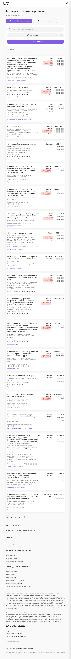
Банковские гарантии (12, 542)
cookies (18, 613)
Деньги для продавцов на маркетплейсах (19, 586)
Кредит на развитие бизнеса (14, 583)
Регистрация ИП (11, 555)
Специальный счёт (11, 545)
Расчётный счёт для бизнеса (14, 561)
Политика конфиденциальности (16, 636)
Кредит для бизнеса (12, 571)
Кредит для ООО (11, 577)
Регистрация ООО (11, 558)
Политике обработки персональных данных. (46, 621)
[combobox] (13, 52)
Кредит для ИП (10, 574)
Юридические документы (14, 633)
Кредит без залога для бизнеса (15, 580)
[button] (32, 35)
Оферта (8, 631)
